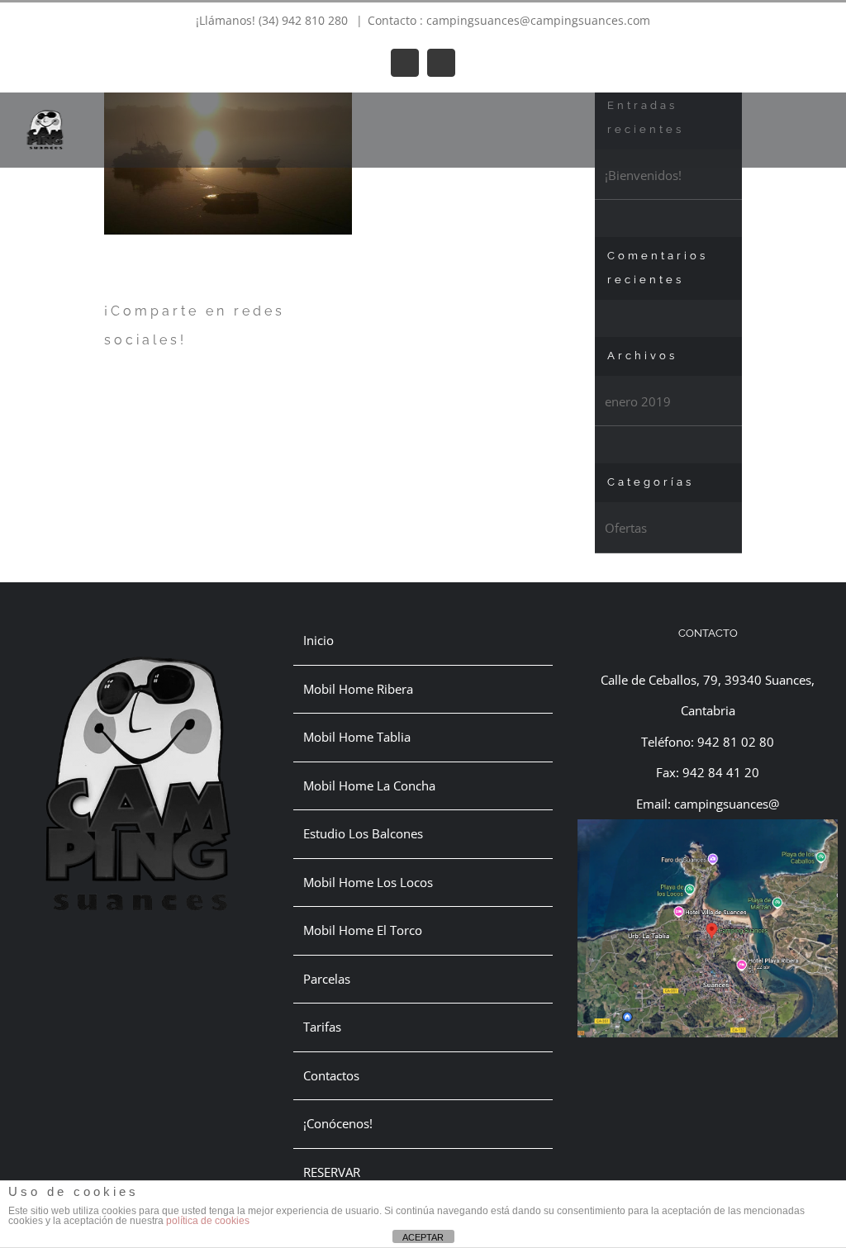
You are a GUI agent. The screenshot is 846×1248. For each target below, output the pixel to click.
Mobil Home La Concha (369, 785)
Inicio (318, 640)
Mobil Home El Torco (362, 930)
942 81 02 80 (735, 741)
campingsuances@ (726, 803)
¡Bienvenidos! (643, 175)
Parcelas (326, 978)
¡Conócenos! (338, 1123)
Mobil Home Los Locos (368, 882)
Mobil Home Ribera (358, 689)
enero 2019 (638, 401)
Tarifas (322, 1026)
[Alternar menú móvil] (814, 117)
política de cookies (208, 1221)
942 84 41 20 (720, 772)
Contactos (331, 1075)
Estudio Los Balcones (363, 833)
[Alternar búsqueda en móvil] (784, 117)
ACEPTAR (423, 1237)
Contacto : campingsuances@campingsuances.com (509, 20)
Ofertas (626, 528)
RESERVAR (331, 1172)
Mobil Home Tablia (357, 736)
